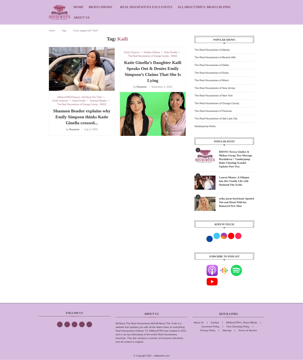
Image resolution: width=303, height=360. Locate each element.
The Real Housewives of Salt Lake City (215, 118)
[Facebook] (60, 324)
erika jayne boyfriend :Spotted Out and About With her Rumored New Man (236, 202)
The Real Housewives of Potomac (213, 111)
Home (78, 7)
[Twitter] (67, 324)
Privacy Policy (208, 330)
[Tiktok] (82, 324)
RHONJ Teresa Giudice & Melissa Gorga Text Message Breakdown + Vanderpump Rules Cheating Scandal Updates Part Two (235, 159)
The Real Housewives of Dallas (211, 65)
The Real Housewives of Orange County (216, 103)
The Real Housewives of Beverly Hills (215, 57)
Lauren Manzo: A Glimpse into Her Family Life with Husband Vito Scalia (234, 181)
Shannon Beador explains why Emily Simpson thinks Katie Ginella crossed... (81, 116)
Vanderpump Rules (205, 126)
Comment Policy (210, 326)
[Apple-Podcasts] (212, 267)
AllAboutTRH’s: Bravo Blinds (203, 7)
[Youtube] (212, 278)
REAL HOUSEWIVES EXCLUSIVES (146, 7)
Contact (215, 322)
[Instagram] (74, 324)
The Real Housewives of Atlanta (212, 49)
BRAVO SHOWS (100, 7)
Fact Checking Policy (238, 326)
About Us (81, 17)
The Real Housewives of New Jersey (214, 88)
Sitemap (226, 330)
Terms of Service (247, 330)
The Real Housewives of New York (213, 95)
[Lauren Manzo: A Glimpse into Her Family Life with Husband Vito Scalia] (205, 183)
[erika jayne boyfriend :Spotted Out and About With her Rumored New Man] (205, 204)
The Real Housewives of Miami (211, 80)
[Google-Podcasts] (224, 267)
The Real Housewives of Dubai (211, 72)
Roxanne (74, 129)
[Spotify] (236, 267)
